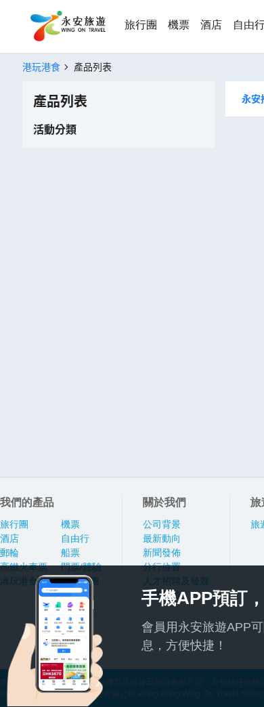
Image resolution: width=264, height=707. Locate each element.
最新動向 (162, 538)
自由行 (75, 538)
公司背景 (162, 524)
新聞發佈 (162, 552)
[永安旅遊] (67, 26)
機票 (179, 24)
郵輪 (9, 552)
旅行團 (141, 24)
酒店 (211, 24)
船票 (70, 552)
